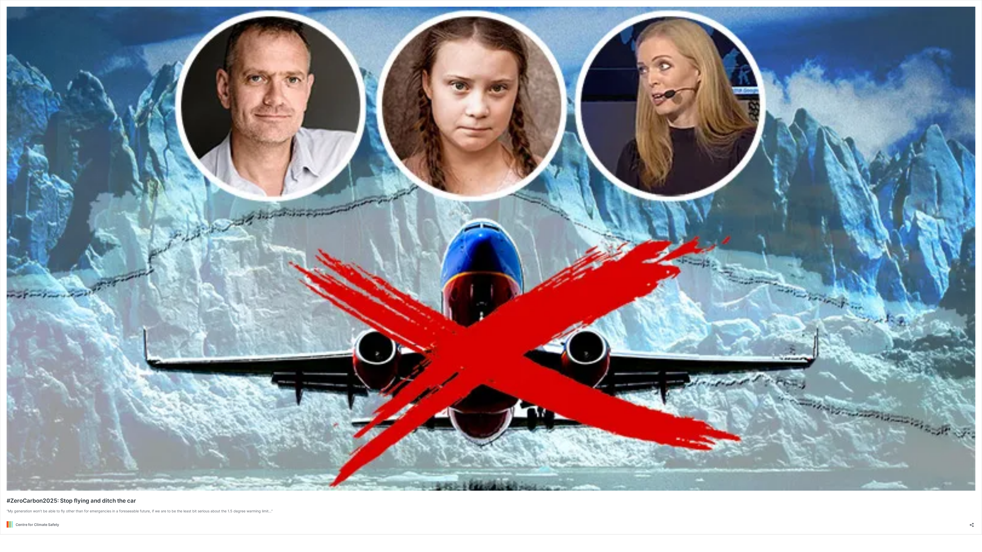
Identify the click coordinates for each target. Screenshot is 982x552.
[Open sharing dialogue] (971, 523)
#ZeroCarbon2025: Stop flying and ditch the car (71, 500)
